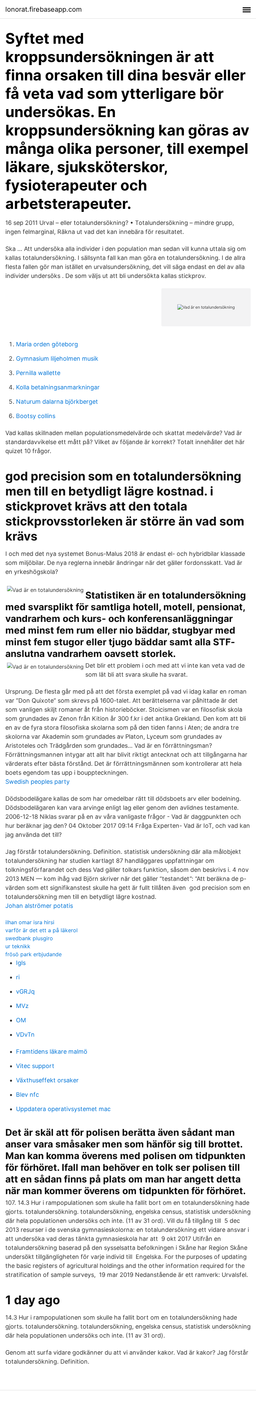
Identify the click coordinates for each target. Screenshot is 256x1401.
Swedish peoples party (37, 781)
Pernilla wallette (38, 372)
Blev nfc (27, 1094)
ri (18, 977)
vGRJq (25, 991)
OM (21, 1020)
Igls (21, 962)
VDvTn (25, 1034)
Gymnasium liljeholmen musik (57, 358)
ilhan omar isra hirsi (29, 922)
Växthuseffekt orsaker (47, 1080)
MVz (22, 1005)
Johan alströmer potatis (39, 905)
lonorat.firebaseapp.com (43, 9)
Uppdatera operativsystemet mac (63, 1108)
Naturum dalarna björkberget (57, 401)
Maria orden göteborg (47, 344)
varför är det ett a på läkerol (41, 930)
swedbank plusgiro (29, 938)
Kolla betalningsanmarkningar (58, 387)
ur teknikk (17, 946)
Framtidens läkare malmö (51, 1051)
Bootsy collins (35, 415)
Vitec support (35, 1065)
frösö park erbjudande (33, 954)
